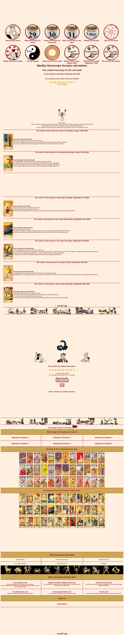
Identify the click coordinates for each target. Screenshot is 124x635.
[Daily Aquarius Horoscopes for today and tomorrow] (106, 573)
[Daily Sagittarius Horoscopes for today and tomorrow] (86, 573)
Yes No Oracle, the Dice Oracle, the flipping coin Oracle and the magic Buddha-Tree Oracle (103, 584)
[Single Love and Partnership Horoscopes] (12, 59)
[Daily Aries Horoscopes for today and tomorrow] (8, 573)
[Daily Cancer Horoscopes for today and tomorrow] (37, 573)
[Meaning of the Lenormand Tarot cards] (62, 487)
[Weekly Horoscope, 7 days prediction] (91, 39)
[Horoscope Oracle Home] (12, 39)
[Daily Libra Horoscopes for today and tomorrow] (67, 573)
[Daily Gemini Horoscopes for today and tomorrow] (27, 573)
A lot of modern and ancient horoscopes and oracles (62, 592)
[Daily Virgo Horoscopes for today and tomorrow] (57, 573)
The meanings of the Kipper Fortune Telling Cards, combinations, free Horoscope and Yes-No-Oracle (62, 584)
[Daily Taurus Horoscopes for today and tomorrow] (18, 573)
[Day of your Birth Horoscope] (111, 39)
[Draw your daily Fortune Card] (52, 59)
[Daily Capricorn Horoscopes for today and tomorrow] (96, 573)
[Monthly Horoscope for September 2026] (91, 59)
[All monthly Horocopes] (111, 59)
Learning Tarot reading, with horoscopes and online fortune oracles (103, 592)
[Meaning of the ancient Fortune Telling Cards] (62, 527)
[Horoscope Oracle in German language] (75, 428)
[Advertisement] (62, 12)
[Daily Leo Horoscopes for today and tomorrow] (47, 573)
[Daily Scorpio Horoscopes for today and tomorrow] (76, 573)
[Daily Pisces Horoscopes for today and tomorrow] (116, 573)
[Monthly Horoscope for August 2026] (71, 59)
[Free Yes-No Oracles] (32, 59)
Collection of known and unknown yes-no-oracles (20, 592)
